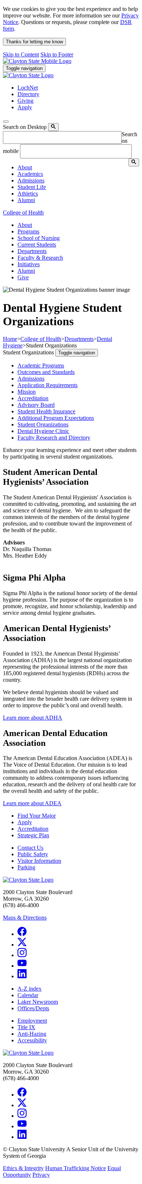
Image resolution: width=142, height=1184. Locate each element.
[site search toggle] (6, 122)
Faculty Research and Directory (53, 437)
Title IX (26, 1027)
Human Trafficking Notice (75, 1168)
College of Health (23, 212)
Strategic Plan (33, 835)
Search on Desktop (25, 127)
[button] (24, 167)
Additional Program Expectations (55, 418)
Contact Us (30, 848)
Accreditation (32, 398)
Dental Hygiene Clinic (43, 431)
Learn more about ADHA (32, 718)
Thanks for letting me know (34, 41)
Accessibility (32, 1040)
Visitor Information (39, 861)
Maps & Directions (25, 917)
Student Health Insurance (46, 411)
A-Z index (29, 989)
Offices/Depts (33, 1008)
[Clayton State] (37, 61)
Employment (32, 1021)
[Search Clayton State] (53, 127)
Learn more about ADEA (32, 803)
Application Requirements (47, 385)
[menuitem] (78, 167)
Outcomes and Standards (46, 372)
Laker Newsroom (37, 1002)
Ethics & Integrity (23, 1168)
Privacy (41, 1175)
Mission (26, 392)
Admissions (30, 378)
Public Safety (32, 854)
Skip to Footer (56, 54)
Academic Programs (40, 365)
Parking (26, 867)
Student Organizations (42, 424)
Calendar (27, 995)
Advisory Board (36, 405)
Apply (24, 822)
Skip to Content (21, 54)
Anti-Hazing (31, 1034)
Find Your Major (36, 816)
